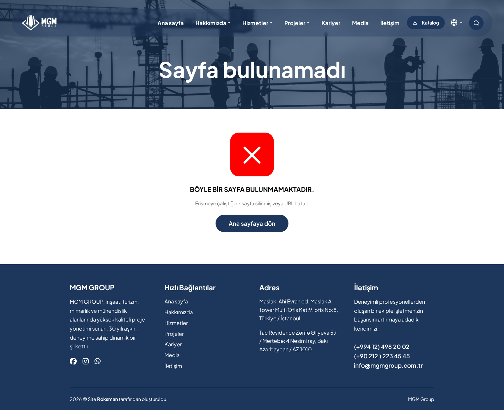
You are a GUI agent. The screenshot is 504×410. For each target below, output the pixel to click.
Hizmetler (255, 22)
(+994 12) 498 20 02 (382, 346)
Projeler (294, 22)
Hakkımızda (210, 22)
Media (360, 22)
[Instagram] (86, 361)
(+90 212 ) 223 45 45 (382, 355)
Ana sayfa (171, 22)
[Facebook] (73, 361)
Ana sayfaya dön (252, 223)
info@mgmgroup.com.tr (388, 365)
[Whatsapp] (97, 361)
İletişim (390, 22)
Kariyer (330, 22)
